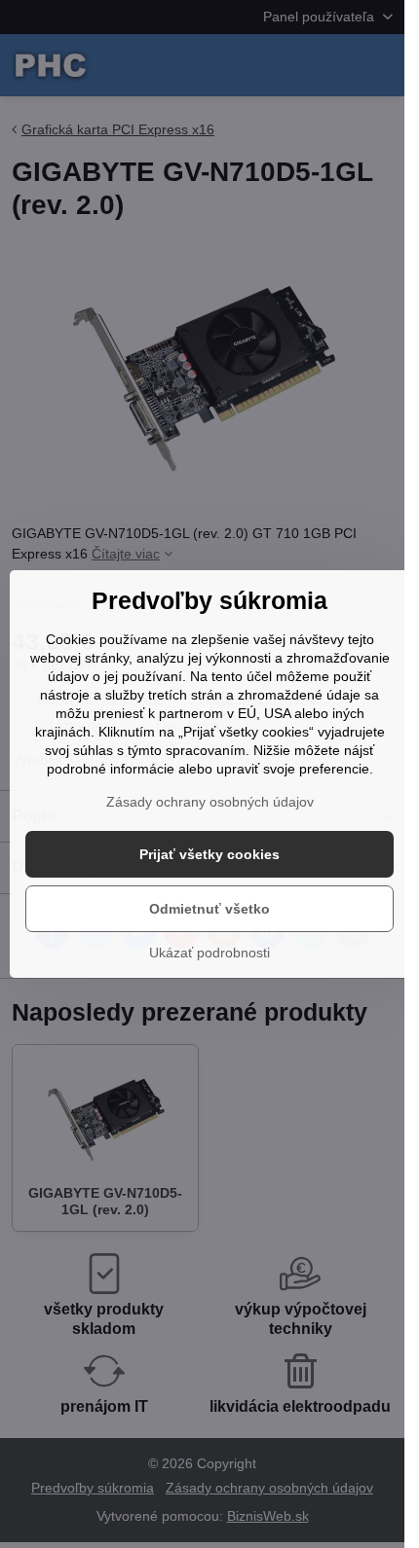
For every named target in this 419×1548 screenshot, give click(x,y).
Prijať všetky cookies (209, 854)
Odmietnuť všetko (209, 909)
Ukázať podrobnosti (209, 952)
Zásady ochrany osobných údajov (210, 802)
